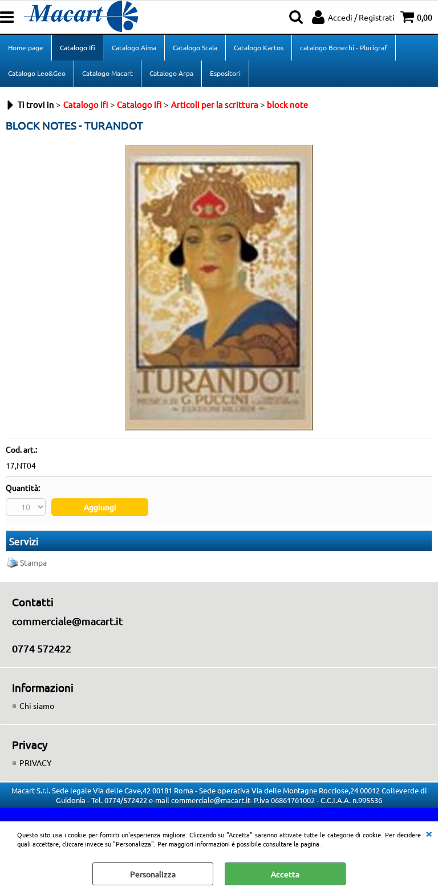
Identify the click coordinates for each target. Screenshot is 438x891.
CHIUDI (428, 832)
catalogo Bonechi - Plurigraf (343, 47)
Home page (25, 47)
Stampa (33, 562)
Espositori (225, 73)
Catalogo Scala (195, 47)
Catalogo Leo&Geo (37, 73)
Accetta (285, 874)
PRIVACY (35, 762)
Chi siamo (36, 705)
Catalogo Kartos (258, 47)
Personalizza (153, 874)
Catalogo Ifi (77, 47)
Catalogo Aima (134, 47)
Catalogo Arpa (171, 73)
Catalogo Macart (107, 73)
